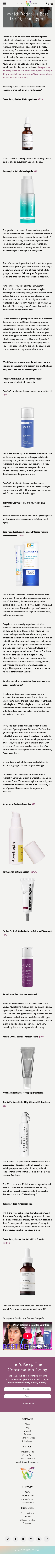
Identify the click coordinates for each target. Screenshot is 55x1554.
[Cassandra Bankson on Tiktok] (46, 1541)
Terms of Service (27, 1437)
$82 (35, 170)
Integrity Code (27, 1451)
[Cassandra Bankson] (27, 3)
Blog (27, 1427)
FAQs (27, 1491)
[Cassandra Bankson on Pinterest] (31, 1541)
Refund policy (27, 1440)
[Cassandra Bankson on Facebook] (15, 1541)
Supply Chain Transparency (27, 1461)
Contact (27, 1430)
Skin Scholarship (27, 1458)
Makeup (27, 1516)
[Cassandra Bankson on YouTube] (23, 1541)
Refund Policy (27, 1502)
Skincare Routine (27, 1519)
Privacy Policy (27, 1495)
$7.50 (40, 99)
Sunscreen (27, 1522)
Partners (27, 1433)
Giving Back (27, 1454)
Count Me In (27, 1403)
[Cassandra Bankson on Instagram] (38, 1541)
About (27, 1423)
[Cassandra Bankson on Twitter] (7, 1541)
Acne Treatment (27, 1512)
